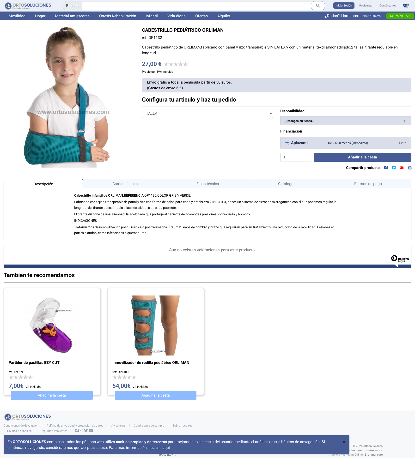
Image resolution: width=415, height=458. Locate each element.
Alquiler (223, 16)
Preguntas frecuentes (53, 431)
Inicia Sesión (344, 5)
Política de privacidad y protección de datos (75, 425)
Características (125, 183)
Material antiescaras (72, 16)
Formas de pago (368, 183)
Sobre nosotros (182, 425)
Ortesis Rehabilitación (117, 16)
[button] (402, 142)
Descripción (43, 184)
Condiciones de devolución (21, 425)
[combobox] (194, 5)
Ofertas (201, 16)
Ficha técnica (207, 183)
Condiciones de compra (149, 425)
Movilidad (17, 16)
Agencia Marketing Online (346, 454)
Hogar (40, 16)
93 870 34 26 (372, 16)
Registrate (365, 5)
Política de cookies (19, 431)
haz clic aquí (159, 447)
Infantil (152, 16)
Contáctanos (387, 5)
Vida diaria (176, 16)
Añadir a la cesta (52, 395)
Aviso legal (118, 425)
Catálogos (286, 183)
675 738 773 (401, 16)
